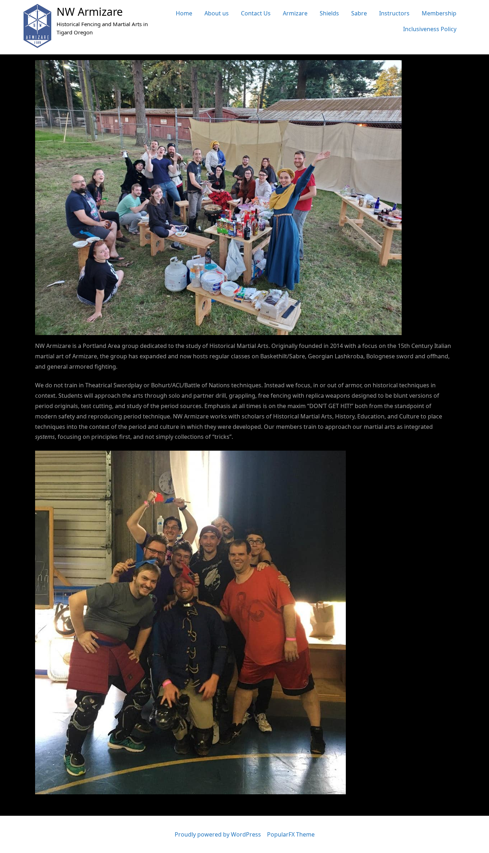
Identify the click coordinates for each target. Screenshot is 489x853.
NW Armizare (90, 11)
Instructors (394, 13)
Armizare (295, 13)
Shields (329, 13)
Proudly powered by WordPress (218, 834)
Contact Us (256, 13)
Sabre (359, 13)
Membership (439, 13)
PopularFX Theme (291, 834)
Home (184, 13)
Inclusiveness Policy (429, 29)
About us (216, 13)
